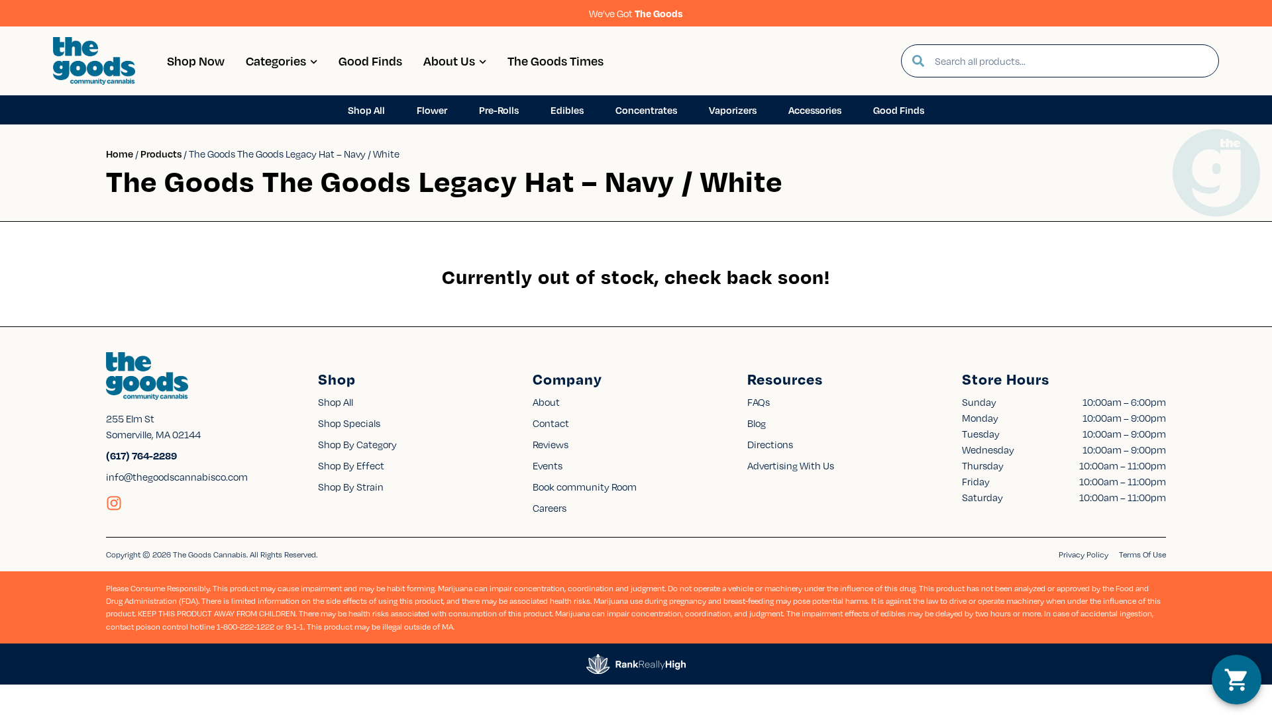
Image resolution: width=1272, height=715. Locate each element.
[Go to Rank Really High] (636, 664)
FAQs (758, 402)
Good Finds (370, 60)
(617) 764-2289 (141, 455)
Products (161, 154)
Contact (551, 423)
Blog (756, 423)
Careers (549, 508)
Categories (276, 60)
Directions (770, 444)
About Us (449, 60)
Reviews (550, 444)
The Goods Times (555, 60)
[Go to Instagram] (114, 503)
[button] (1236, 679)
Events (547, 465)
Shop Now (196, 60)
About (546, 402)
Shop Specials (349, 423)
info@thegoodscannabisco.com (177, 477)
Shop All (335, 402)
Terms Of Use (1142, 554)
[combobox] (1071, 61)
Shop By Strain (351, 487)
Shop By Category (357, 444)
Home (119, 154)
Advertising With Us (790, 465)
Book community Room (585, 487)
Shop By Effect (351, 465)
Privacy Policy (1083, 554)
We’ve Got (636, 13)
